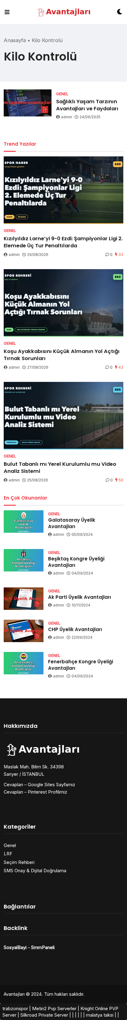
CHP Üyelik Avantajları (75, 629)
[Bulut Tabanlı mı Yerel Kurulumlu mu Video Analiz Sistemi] (63, 415)
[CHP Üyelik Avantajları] (23, 631)
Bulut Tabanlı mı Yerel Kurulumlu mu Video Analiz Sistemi (60, 468)
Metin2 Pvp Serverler (54, 1008)
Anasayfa (15, 40)
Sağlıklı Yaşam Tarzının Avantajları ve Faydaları (87, 105)
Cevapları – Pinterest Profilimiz (35, 791)
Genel (10, 845)
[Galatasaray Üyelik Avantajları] (23, 521)
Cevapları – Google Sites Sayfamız (39, 784)
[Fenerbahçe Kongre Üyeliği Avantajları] (23, 663)
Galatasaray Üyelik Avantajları (71, 523)
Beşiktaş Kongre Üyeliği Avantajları (76, 561)
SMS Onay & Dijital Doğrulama (35, 870)
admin (66, 117)
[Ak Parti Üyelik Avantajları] (23, 598)
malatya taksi (99, 1015)
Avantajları (14, 994)
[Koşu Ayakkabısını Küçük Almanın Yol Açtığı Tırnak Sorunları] (63, 303)
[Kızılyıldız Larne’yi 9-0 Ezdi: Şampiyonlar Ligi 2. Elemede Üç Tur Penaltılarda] (63, 190)
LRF (8, 853)
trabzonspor (15, 1008)
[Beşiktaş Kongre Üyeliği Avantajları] (23, 560)
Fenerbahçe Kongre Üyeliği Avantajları (80, 664)
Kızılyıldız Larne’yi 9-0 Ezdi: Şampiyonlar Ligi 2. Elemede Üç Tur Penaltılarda (63, 242)
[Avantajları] (63, 12)
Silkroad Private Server (44, 1015)
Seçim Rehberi (19, 862)
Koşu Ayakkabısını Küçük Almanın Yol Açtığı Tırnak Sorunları (62, 355)
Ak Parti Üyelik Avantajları (79, 597)
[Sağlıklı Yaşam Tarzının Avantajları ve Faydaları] (27, 102)
